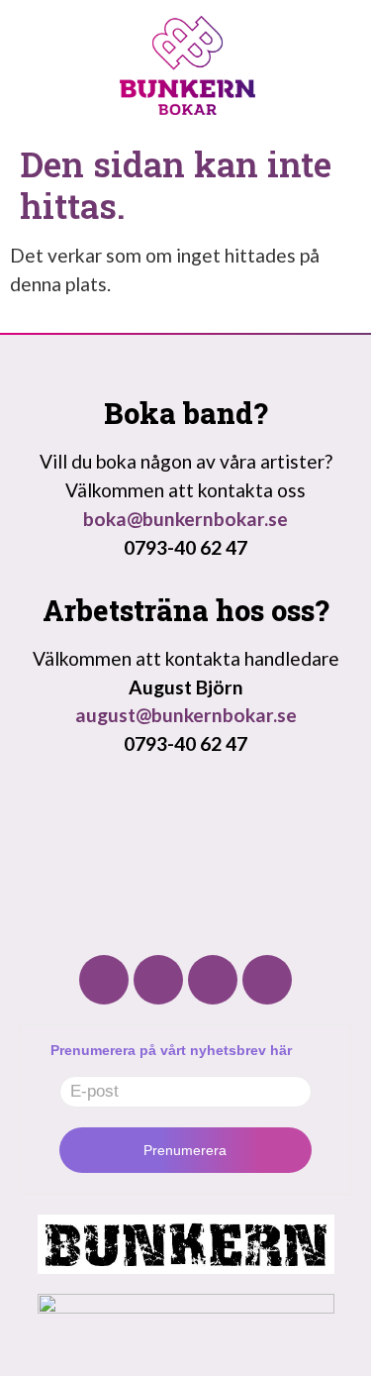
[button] (331, 103)
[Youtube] (212, 980)
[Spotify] (267, 980)
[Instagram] (158, 980)
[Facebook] (104, 980)
